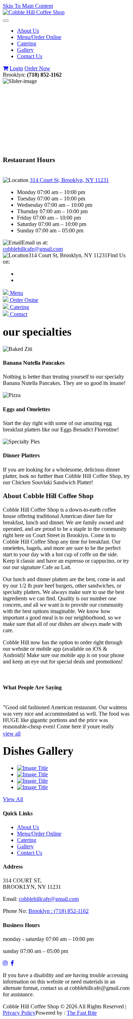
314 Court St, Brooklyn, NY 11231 (69, 180)
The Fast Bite (82, 1013)
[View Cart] (5, 68)
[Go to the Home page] (34, 12)
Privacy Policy (19, 1013)
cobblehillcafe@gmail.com (33, 249)
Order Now (37, 68)
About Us (28, 31)
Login (16, 68)
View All (13, 799)
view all (12, 734)
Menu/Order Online (39, 37)
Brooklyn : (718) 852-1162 (58, 911)
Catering (26, 43)
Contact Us (29, 56)
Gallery (25, 50)
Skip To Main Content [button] (28, 6)
